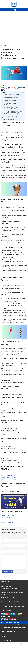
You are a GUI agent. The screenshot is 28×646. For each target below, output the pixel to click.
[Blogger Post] (20, 88)
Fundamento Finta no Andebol (9, 110)
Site (3, 548)
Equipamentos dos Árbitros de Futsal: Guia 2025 (11, 601)
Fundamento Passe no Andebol (9, 100)
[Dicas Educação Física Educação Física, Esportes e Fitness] (14, 4)
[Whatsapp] (2, 88)
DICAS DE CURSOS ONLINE (10, 119)
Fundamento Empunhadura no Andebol (11, 97)
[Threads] (2, 90)
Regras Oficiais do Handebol (8, 473)
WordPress (18, 624)
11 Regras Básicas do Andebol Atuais (9, 588)
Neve (8, 624)
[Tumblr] (9, 88)
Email (3, 543)
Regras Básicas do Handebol (8, 475)
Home (2, 44)
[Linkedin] (18, 88)
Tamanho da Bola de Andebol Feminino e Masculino (12, 584)
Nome (4, 538)
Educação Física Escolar (6, 622)
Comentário (5, 554)
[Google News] (22, 88)
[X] (24, 88)
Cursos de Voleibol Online (7, 520)
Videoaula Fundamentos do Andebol (10, 117)
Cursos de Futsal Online (7, 517)
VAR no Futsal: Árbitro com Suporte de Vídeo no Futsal (12, 606)
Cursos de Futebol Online (7, 522)
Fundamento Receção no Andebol (10, 99)
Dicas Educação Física (9, 129)
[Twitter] (4, 614)
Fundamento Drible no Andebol (9, 106)
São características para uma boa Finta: (12, 113)
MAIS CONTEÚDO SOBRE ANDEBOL (10, 116)
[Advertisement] (14, 25)
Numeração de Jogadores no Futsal (8, 604)
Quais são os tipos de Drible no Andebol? (12, 107)
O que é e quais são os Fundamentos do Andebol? (13, 96)
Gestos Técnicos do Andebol (7, 586)
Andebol (11, 130)
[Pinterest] (6, 88)
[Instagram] (7, 614)
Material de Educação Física (8, 515)
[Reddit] (15, 88)
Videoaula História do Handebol (9, 477)
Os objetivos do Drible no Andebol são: (12, 108)
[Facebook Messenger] (11, 88)
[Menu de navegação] (14, 10)
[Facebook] (4, 88)
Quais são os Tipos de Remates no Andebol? (13, 104)
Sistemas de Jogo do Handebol (9, 479)
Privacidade (16, 622)
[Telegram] (13, 88)
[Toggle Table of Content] (22, 93)
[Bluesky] (4, 90)
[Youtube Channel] (21, 614)
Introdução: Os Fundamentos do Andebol (11, 94)
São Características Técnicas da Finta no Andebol (14, 111)
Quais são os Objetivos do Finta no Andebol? (13, 112)
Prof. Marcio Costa (6, 60)
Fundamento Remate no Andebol (9, 103)
